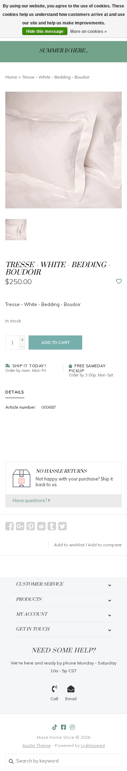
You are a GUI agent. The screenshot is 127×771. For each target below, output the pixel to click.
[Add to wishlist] (119, 281)
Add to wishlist (69, 544)
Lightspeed (93, 745)
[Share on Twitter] (62, 526)
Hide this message (45, 31)
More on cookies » (88, 31)
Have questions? (30, 500)
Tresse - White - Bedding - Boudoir (56, 77)
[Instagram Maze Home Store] (72, 727)
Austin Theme (36, 745)
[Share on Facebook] (9, 526)
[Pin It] (30, 526)
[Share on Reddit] (41, 526)
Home (11, 77)
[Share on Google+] (20, 526)
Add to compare (105, 544)
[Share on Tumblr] (52, 526)
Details (14, 392)
